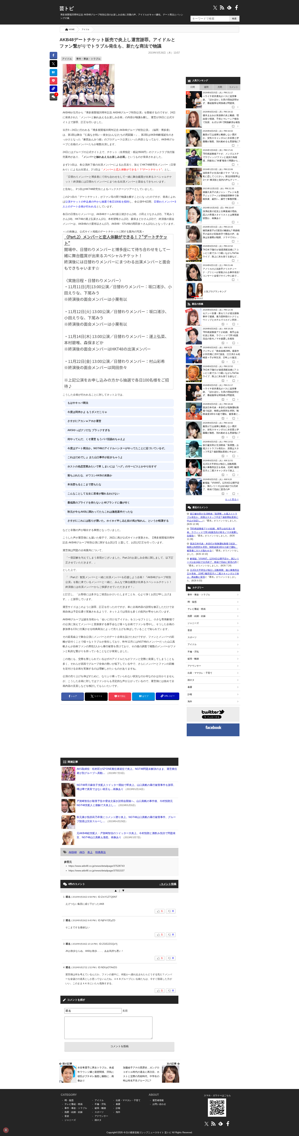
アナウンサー (194, 666)
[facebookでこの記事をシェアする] (53, 55)
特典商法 (100, 852)
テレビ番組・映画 (197, 609)
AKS (82, 852)
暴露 (190, 687)
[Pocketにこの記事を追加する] (53, 80)
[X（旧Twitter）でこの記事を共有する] (53, 63)
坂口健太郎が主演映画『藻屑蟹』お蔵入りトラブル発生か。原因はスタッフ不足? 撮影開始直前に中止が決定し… (212, 517)
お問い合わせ (159, 1104)
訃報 (190, 694)
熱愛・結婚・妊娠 (197, 616)
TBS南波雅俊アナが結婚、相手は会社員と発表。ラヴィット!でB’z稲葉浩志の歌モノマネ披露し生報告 (212, 532)
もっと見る (232, 499)
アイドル (85, 29)
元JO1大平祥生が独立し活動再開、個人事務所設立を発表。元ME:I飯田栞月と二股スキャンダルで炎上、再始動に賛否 (213, 573)
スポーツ (192, 637)
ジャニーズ (193, 623)
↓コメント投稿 (167, 883)
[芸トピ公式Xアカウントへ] (206, 1123)
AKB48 (73, 852)
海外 (190, 701)
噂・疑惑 (192, 602)
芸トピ (67, 8)
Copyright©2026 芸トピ (150, 1132)
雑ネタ (191, 680)
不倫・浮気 (193, 651)
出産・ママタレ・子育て (200, 673)
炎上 (90, 852)
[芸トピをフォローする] (215, 7)
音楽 (190, 630)
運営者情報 (158, 1100)
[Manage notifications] (6, 1130)
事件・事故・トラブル (88, 58)
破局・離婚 (193, 658)
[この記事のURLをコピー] (53, 89)
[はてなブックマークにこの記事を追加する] (53, 72)
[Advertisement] (89, 731)
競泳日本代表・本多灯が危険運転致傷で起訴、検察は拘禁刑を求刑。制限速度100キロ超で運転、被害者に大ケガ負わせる (212, 547)
